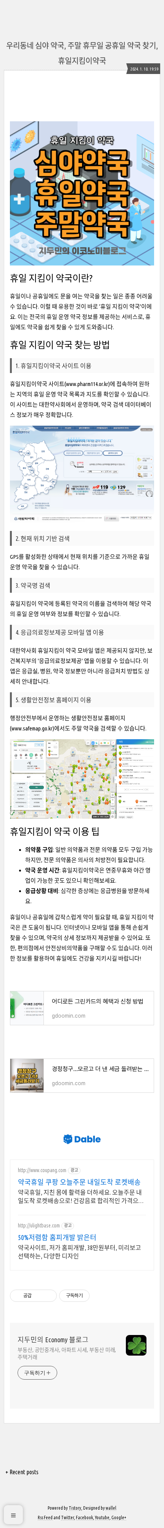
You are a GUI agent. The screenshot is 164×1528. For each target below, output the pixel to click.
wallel (111, 1507)
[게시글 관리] (48, 1295)
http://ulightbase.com (39, 1225)
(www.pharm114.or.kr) (87, 384)
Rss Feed (45, 1517)
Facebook (84, 1517)
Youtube (102, 1517)
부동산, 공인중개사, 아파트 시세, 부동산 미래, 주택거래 (67, 1353)
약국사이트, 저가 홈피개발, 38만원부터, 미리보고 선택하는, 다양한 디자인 (79, 1251)
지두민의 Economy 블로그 (53, 1339)
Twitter (67, 1517)
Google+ (118, 1517)
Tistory (75, 1507)
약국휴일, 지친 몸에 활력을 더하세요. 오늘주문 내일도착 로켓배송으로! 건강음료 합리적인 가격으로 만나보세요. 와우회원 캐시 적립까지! (81, 1197)
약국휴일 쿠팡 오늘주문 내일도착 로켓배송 (79, 1182)
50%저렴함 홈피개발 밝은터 (57, 1237)
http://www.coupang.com (42, 1170)
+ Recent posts (22, 1471)
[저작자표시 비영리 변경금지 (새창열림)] (100, 1296)
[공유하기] (38, 1295)
